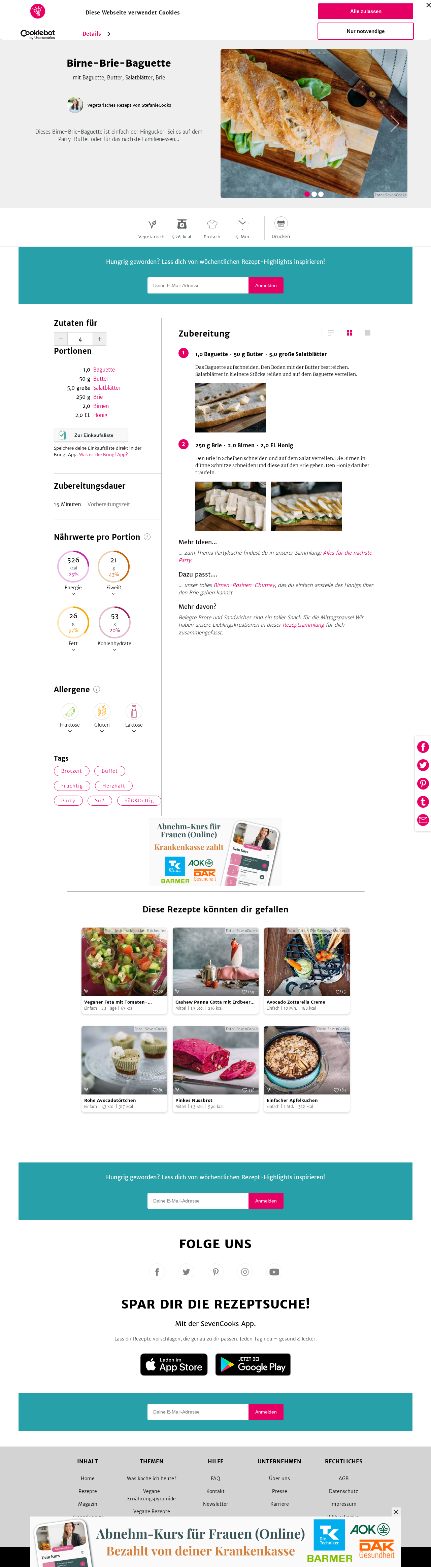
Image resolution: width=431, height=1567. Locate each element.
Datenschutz (343, 1491)
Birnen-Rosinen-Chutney (244, 585)
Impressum (343, 1504)
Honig (100, 415)
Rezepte (87, 1491)
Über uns (279, 1478)
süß (100, 801)
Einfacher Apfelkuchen (292, 1100)
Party (68, 801)
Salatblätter (107, 388)
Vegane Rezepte (151, 1511)
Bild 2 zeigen (314, 194)
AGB (344, 1478)
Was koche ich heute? (151, 1478)
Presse (279, 1491)
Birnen (101, 406)
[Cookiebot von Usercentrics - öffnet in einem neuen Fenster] (37, 35)
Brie (98, 397)
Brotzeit (71, 771)
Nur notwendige (366, 31)
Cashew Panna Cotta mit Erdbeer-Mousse (214, 1002)
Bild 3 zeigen (321, 194)
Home (88, 1478)
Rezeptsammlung (303, 625)
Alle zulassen (366, 11)
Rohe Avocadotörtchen (110, 1100)
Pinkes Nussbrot (193, 1100)
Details (91, 34)
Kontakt (215, 1491)
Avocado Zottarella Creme (296, 1002)
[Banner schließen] (428, 5)
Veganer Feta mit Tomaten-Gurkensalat (116, 1002)
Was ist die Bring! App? (103, 454)
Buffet (110, 771)
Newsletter (215, 1504)
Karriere (279, 1504)
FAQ (215, 1478)
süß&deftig (139, 801)
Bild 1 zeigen (307, 194)
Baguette (104, 370)
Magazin (87, 1504)
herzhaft (113, 786)
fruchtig (72, 786)
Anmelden (266, 285)
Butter (100, 379)
